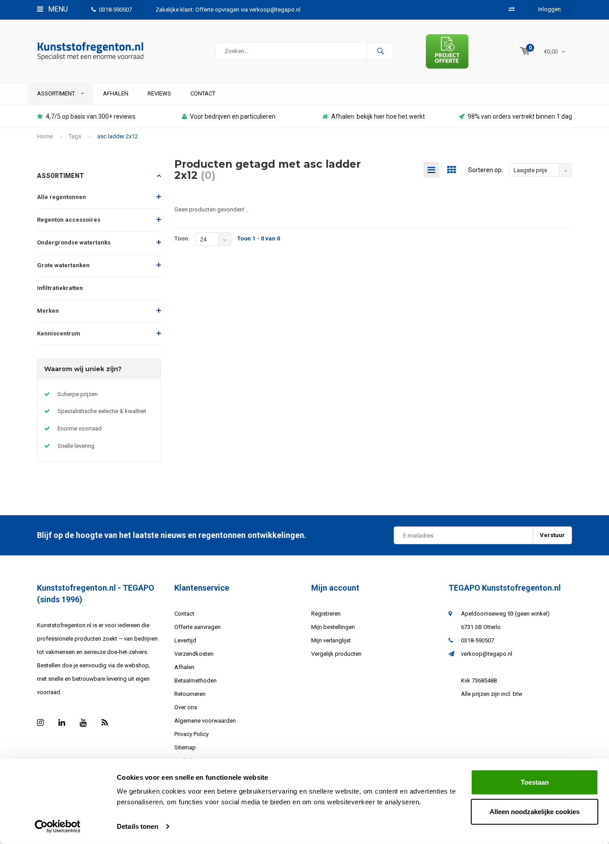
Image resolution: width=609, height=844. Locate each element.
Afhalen (115, 93)
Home (45, 136)
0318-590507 (115, 9)
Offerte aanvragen (197, 627)
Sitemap (185, 747)
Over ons (185, 707)
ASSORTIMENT (56, 93)
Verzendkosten (194, 653)
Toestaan (535, 782)
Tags (75, 136)
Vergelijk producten (336, 653)
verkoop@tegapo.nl (486, 653)
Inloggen (549, 9)
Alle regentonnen (61, 197)
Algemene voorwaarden (205, 720)
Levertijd (185, 640)
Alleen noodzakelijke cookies (535, 811)
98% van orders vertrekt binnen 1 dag (520, 116)
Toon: (181, 238)
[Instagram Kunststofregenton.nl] (40, 722)
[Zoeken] (380, 51)
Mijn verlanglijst (331, 640)
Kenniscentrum (58, 333)
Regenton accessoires (68, 219)
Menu (57, 9)
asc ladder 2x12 (117, 136)
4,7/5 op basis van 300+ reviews (91, 116)
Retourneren (190, 694)
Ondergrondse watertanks (74, 242)
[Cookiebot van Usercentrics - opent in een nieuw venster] (58, 826)
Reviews (159, 93)
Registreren (326, 613)
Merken (48, 310)
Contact (202, 93)
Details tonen (137, 826)
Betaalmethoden (195, 680)
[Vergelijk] (511, 9)
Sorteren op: (485, 170)
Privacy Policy (191, 734)
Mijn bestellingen (333, 627)
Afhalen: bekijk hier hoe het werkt (378, 116)
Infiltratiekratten (60, 288)
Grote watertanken (63, 265)
